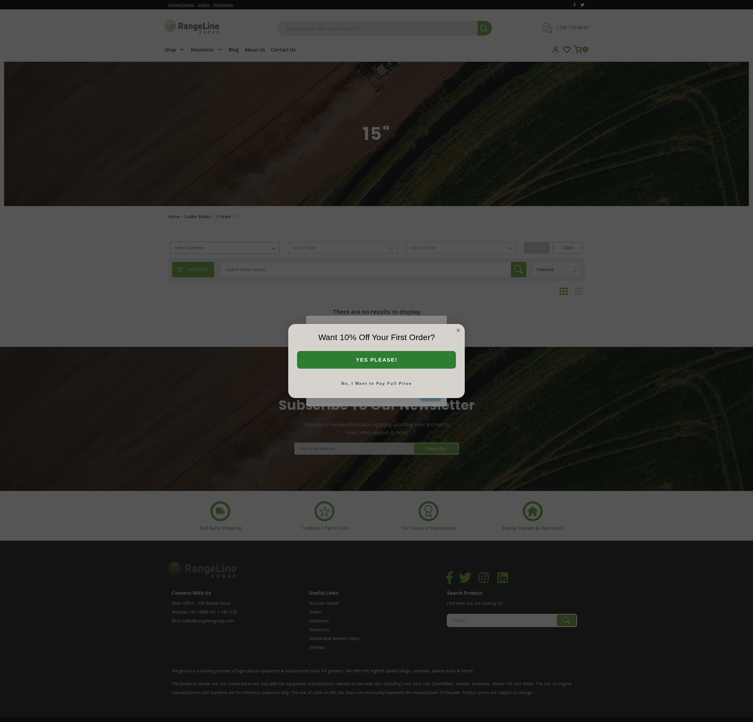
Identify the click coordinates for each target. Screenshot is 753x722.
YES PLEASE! (376, 360)
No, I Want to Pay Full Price (376, 383)
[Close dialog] (458, 330)
